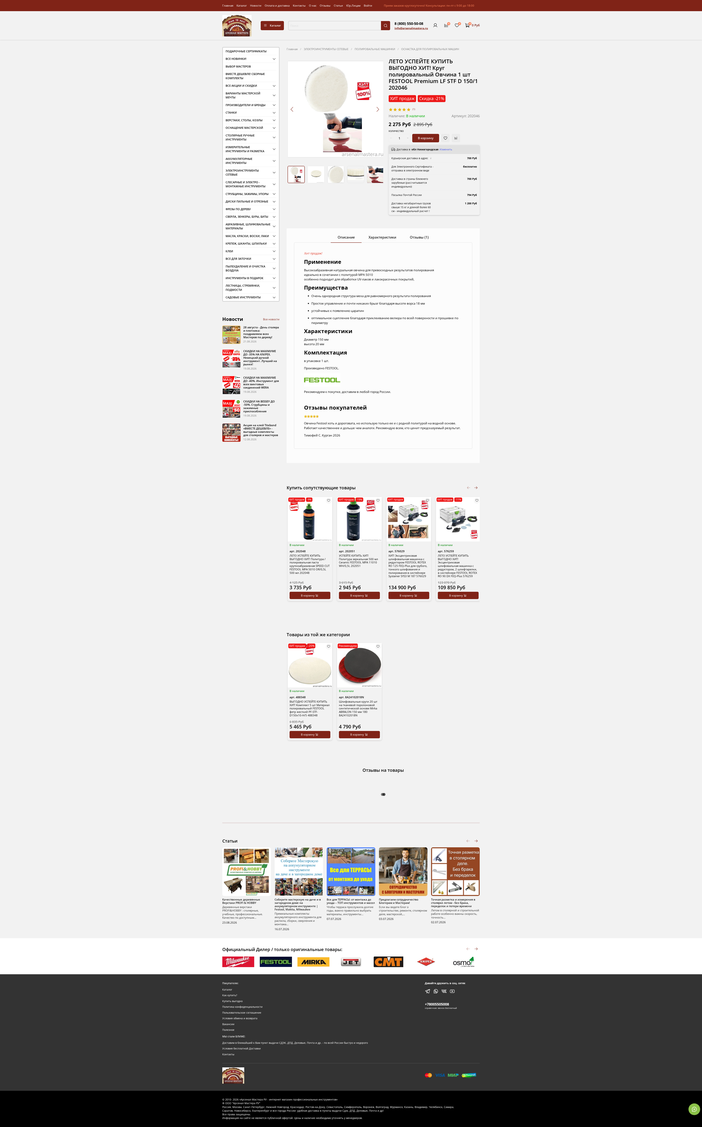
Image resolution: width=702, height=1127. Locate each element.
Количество (396, 131)
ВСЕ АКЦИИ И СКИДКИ (241, 85)
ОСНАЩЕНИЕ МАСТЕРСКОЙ (244, 128)
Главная (227, 5)
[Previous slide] (292, 109)
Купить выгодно (232, 1001)
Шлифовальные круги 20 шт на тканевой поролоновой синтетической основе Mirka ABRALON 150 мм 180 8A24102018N (358, 708)
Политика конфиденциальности (242, 1006)
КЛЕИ (229, 251)
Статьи (338, 5)
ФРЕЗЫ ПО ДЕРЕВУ (238, 209)
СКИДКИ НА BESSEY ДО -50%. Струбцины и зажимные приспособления (259, 406)
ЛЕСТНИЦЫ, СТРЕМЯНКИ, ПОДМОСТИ (243, 288)
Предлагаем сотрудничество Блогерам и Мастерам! (398, 901)
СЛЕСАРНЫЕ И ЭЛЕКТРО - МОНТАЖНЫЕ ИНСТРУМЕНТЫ (245, 184)
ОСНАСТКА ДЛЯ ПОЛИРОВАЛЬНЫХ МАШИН (430, 49)
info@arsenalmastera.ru (411, 28)
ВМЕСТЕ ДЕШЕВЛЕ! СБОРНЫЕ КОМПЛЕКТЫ (245, 76)
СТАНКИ (231, 112)
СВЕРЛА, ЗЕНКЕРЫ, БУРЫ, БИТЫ (247, 216)
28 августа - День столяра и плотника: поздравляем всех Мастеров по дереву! (261, 332)
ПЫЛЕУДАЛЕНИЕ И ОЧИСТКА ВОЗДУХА (245, 268)
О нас (312, 5)
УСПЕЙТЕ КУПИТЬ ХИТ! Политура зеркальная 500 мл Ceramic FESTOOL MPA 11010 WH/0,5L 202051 (358, 561)
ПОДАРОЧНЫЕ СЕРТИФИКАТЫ (246, 51)
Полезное (228, 1030)
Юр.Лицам (353, 5)
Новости (255, 5)
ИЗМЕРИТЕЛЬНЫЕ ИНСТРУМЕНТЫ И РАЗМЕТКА (245, 149)
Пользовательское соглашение (241, 1012)
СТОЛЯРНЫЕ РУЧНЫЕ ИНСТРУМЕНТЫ (240, 137)
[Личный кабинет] (435, 25)
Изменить (445, 149)
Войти (368, 5)
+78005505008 (437, 1004)
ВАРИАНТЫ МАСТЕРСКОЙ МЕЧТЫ (243, 95)
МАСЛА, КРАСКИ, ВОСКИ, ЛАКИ (247, 236)
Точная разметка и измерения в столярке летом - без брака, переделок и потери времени (453, 903)
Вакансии (228, 1024)
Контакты (299, 5)
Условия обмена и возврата (239, 1018)
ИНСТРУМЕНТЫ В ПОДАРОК (244, 278)
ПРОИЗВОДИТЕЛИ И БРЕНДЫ (245, 105)
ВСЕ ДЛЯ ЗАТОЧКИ (238, 258)
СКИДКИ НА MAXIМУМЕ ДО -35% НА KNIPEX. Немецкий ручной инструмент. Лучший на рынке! (260, 357)
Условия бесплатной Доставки (241, 1048)
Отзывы (325, 5)
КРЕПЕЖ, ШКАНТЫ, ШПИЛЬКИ (246, 243)
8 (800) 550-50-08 (409, 23)
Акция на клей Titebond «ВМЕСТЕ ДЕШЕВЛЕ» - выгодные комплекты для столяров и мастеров (260, 430)
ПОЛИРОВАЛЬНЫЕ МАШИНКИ (375, 49)
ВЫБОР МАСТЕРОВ (238, 66)
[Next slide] (377, 109)
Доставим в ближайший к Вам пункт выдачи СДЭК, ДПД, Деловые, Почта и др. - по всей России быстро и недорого (295, 1043)
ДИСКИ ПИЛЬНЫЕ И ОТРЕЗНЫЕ (247, 201)
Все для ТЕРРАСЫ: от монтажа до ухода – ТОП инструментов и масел (351, 901)
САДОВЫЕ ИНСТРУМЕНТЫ (243, 297)
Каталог (242, 5)
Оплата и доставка (277, 5)
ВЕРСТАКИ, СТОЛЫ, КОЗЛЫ (244, 120)
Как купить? (229, 995)
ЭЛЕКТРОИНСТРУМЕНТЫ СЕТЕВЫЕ (326, 49)
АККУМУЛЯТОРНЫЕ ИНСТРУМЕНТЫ (239, 161)
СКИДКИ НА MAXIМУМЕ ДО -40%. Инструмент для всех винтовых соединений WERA (261, 382)
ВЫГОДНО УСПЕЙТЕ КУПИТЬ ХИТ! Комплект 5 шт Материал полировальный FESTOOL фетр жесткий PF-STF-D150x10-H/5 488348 (310, 708)
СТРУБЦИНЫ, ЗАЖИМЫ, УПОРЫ (247, 194)
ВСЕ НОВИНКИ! (236, 59)
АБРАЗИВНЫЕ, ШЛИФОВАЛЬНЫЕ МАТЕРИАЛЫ (248, 226)
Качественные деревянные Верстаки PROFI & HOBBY (241, 901)
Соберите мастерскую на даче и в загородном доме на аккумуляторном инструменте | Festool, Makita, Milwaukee (298, 904)
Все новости (271, 319)
